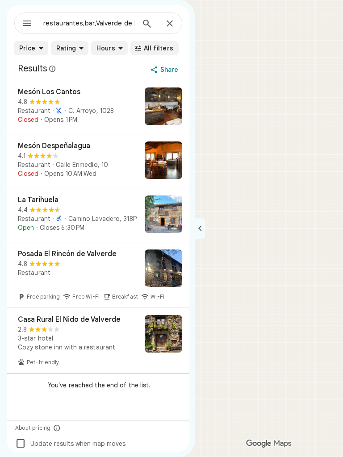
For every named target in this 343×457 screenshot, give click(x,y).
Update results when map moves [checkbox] (70, 443)
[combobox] (88, 23)
